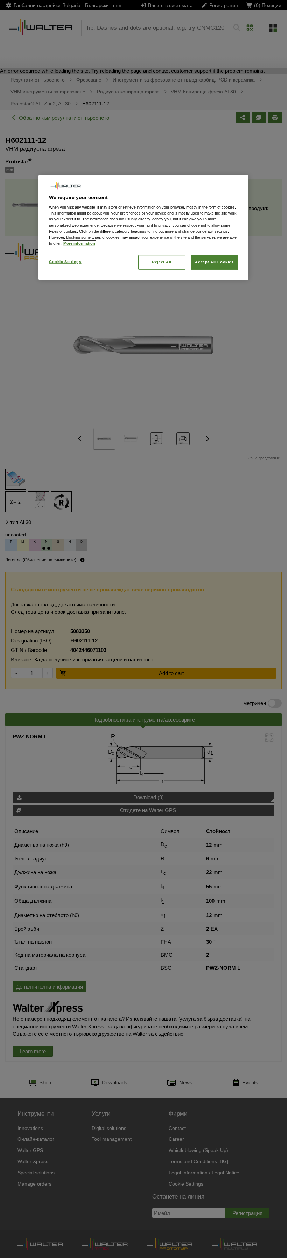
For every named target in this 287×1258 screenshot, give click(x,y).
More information (79, 243)
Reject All (162, 262)
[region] (143, 227)
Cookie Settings (65, 262)
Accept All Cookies (214, 262)
